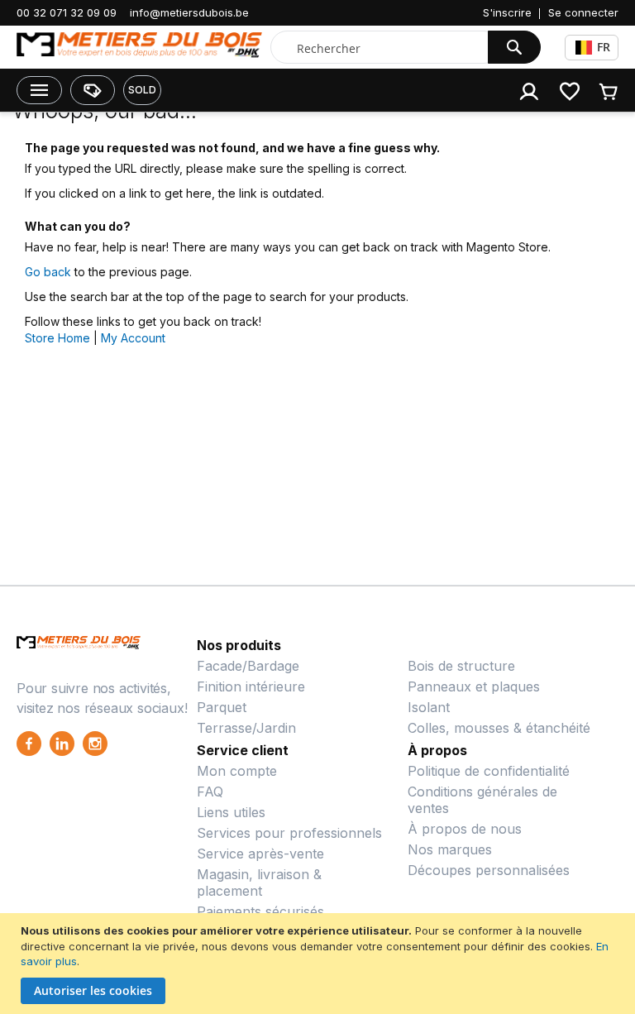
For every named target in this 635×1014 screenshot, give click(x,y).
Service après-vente (260, 853)
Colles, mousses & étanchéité (499, 728)
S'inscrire (507, 12)
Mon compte (237, 771)
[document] (319, 963)
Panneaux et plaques (474, 686)
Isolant (429, 707)
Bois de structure (461, 666)
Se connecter (583, 12)
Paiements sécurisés (260, 911)
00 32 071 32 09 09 (67, 12)
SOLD (142, 90)
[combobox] (383, 48)
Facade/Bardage (248, 666)
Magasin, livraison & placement (259, 882)
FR (603, 47)
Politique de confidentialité (489, 771)
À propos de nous (465, 828)
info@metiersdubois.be (189, 12)
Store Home (57, 338)
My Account (133, 338)
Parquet (221, 707)
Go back (48, 272)
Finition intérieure (251, 686)
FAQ (210, 791)
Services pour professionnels (289, 833)
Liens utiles (231, 812)
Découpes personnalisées (489, 870)
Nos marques (450, 849)
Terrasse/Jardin (246, 728)
